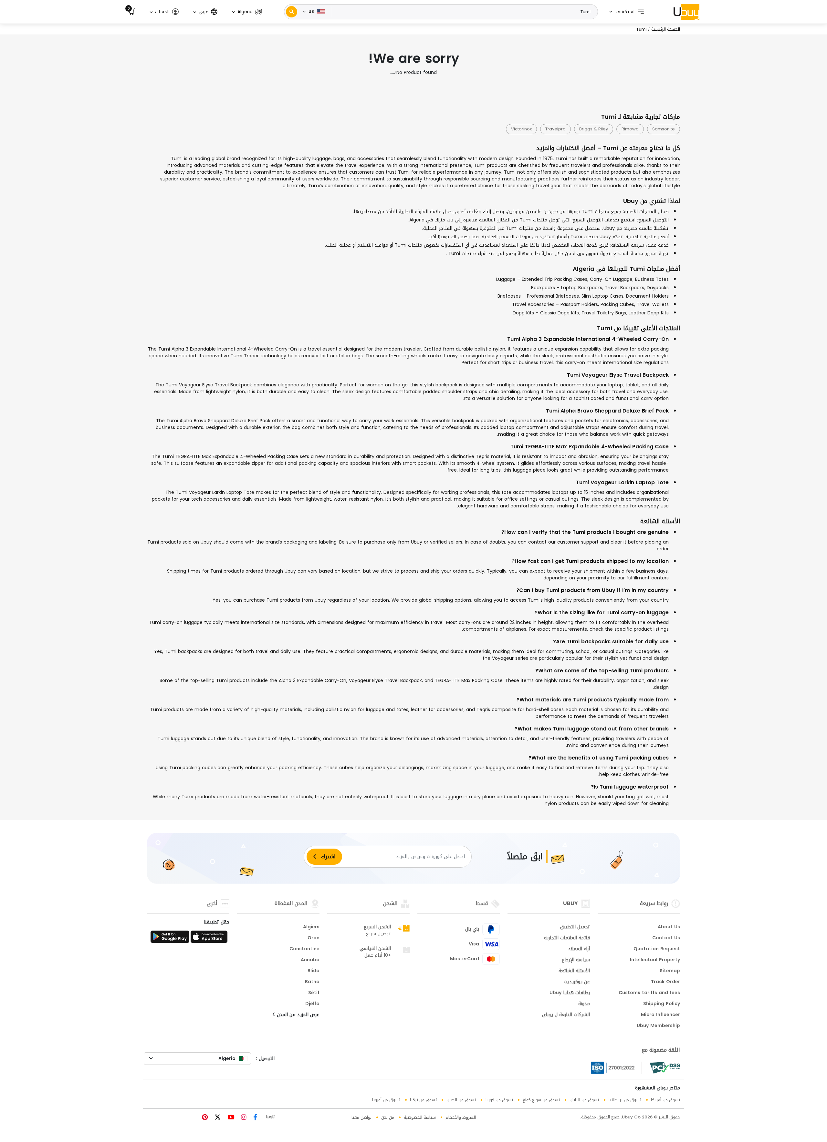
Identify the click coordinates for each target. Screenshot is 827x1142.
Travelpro (555, 129)
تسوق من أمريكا (665, 1100)
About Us (669, 927)
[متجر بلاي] (170, 939)
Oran (313, 938)
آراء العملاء (579, 949)
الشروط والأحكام (460, 1117)
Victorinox (521, 129)
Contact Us (666, 938)
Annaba (310, 960)
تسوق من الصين (461, 1100)
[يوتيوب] (230, 1118)
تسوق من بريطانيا (625, 1100)
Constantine (304, 949)
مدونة (584, 1004)
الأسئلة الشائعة (574, 971)
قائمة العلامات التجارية (567, 938)
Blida (313, 971)
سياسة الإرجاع (576, 960)
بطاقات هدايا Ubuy (570, 993)
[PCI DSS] (665, 1068)
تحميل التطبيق (575, 927)
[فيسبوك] (254, 1118)
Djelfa (312, 1004)
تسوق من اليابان (584, 1100)
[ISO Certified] (616, 1068)
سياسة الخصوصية (420, 1117)
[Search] (291, 11)
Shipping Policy (661, 1004)
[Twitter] (216, 1118)
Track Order (665, 982)
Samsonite (663, 129)
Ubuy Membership (658, 1026)
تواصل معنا (361, 1117)
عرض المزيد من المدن (297, 1015)
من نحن (387, 1117)
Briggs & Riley (593, 129)
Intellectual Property (655, 960)
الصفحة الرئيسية (665, 29)
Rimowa (630, 129)
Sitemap (670, 971)
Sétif (313, 993)
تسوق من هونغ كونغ (541, 1100)
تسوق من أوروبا (386, 1100)
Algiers (311, 927)
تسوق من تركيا (423, 1100)
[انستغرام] (243, 1118)
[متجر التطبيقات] (210, 939)
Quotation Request (656, 949)
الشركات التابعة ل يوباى (566, 1015)
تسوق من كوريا (499, 1100)
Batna (312, 982)
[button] (246, 12)
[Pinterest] (204, 1118)
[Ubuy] (686, 12)
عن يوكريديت (577, 982)
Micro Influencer (660, 1015)
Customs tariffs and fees (649, 993)
